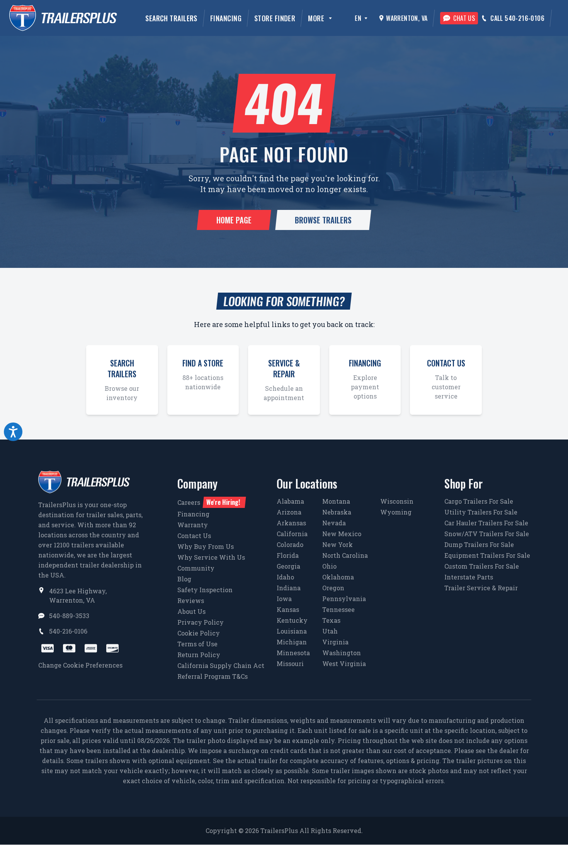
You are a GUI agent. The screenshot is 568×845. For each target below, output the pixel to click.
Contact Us (194, 536)
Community (195, 568)
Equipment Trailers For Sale (487, 555)
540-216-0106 (68, 631)
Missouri (290, 663)
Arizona (289, 512)
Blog (184, 579)
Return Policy (198, 655)
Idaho (285, 577)
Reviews (190, 600)
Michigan (292, 642)
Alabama (290, 501)
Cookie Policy (198, 633)
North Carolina (345, 555)
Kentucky (292, 620)
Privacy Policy (200, 622)
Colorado (290, 544)
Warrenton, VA (406, 18)
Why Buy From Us (205, 546)
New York (337, 544)
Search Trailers (171, 18)
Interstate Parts (468, 577)
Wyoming (396, 512)
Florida (288, 555)
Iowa (284, 599)
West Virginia (344, 663)
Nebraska (336, 512)
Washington (341, 653)
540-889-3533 (69, 616)
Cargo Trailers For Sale (478, 501)
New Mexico (341, 534)
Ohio (329, 566)
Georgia (288, 566)
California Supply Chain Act (220, 665)
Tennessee (338, 609)
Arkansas (291, 523)
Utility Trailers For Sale (480, 512)
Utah (330, 631)
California (292, 534)
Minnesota (293, 653)
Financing (225, 18)
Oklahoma (338, 577)
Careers (208, 502)
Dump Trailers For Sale (479, 544)
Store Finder (274, 18)
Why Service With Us (211, 557)
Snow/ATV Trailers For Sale (486, 534)
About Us (191, 611)
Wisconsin (396, 501)
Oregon (333, 588)
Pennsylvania (344, 599)
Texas (331, 620)
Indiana (289, 588)
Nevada (334, 523)
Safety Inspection (205, 590)
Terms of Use (197, 644)
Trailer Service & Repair (481, 588)
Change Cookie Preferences (80, 665)
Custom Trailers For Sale (481, 566)
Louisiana (292, 631)
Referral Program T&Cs (212, 676)
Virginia (335, 642)
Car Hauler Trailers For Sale (486, 523)
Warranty (192, 525)
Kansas (288, 609)
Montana (336, 501)
